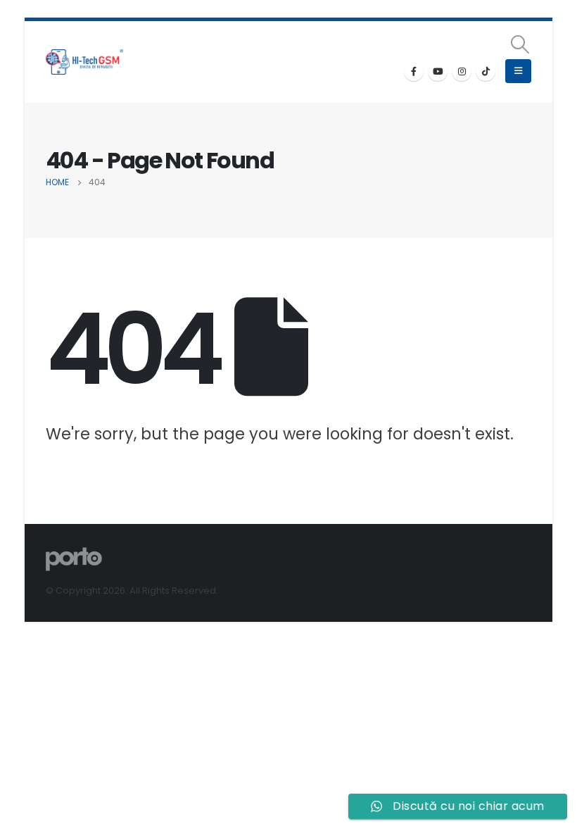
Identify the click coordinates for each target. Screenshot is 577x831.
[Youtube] (438, 71)
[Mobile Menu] (518, 71)
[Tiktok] (485, 71)
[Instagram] (461, 71)
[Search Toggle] (520, 44)
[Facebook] (414, 71)
